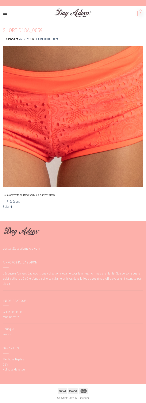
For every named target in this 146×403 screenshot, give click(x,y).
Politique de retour (14, 369)
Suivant (9, 207)
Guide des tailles (13, 312)
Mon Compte (11, 317)
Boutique (8, 329)
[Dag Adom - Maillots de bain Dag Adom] (73, 13)
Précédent (11, 201)
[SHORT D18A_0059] (73, 116)
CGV (5, 364)
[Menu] (5, 13)
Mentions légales (13, 359)
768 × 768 (25, 39)
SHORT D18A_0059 (46, 39)
